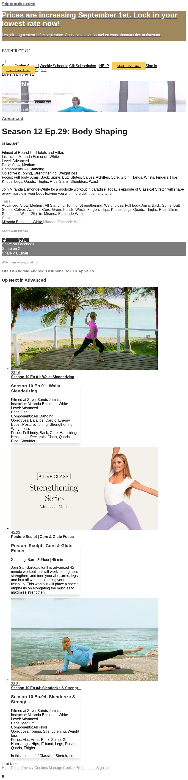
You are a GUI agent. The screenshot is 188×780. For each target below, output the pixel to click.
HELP (104, 66)
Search (8, 66)
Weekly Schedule (54, 66)
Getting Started (26, 66)
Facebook (9, 240)
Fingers (93, 209)
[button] (4, 61)
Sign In (41, 70)
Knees (116, 209)
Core (46, 209)
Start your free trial (18, 102)
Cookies (41, 768)
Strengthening (90, 205)
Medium (36, 205)
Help (6, 768)
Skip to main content (18, 4)
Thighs (151, 209)
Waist (24, 214)
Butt (176, 205)
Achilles (33, 209)
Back (156, 205)
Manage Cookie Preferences (72, 768)
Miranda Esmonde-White (64, 214)
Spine (166, 205)
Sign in (151, 66)
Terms (16, 768)
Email (25, 240)
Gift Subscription (82, 66)
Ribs (162, 209)
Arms (145, 205)
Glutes (7, 209)
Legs (127, 209)
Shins (173, 209)
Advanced (12, 118)
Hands (68, 209)
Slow (24, 205)
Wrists (80, 209)
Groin (56, 209)
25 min (36, 214)
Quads (138, 209)
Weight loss (113, 205)
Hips (105, 209)
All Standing (55, 205)
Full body (132, 205)
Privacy (27, 768)
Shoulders (10, 214)
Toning (71, 205)
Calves (20, 209)
